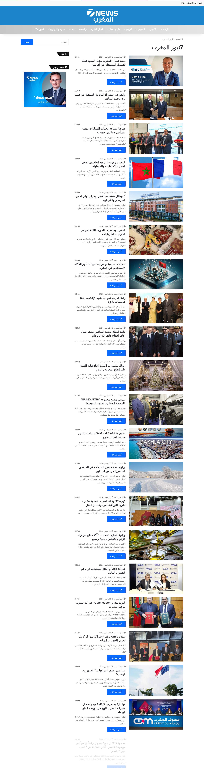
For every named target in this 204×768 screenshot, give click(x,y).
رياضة (84, 29)
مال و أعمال (114, 29)
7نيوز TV (39, 29)
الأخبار (153, 29)
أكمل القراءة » (116, 82)
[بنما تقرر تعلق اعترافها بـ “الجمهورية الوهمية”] (156, 680)
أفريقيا (129, 29)
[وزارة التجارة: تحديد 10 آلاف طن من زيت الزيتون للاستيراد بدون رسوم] (156, 545)
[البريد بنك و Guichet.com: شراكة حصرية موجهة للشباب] (156, 612)
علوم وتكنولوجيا (57, 29)
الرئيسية (165, 29)
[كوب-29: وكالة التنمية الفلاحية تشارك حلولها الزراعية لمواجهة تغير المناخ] (156, 511)
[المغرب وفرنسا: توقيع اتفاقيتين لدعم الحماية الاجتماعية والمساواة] (156, 172)
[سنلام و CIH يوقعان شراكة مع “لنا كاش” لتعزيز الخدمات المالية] (156, 646)
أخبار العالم (97, 29)
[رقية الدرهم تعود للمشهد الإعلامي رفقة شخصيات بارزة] (156, 308)
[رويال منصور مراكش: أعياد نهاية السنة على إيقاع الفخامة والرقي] (156, 375)
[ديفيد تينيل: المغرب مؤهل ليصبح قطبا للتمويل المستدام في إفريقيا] (156, 71)
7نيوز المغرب (119, 57)
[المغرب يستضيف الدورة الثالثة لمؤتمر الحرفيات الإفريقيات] (156, 240)
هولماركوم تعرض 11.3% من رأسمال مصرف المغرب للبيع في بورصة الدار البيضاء (104, 708)
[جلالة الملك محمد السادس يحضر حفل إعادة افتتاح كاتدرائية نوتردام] (156, 341)
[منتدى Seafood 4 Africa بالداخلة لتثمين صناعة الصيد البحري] (156, 443)
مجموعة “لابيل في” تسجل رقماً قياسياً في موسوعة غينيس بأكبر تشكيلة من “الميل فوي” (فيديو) (101, 744)
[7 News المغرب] (102, 15)
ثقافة (72, 29)
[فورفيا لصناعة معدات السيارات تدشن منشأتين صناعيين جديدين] (156, 138)
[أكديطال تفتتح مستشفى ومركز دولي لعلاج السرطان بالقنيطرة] (156, 206)
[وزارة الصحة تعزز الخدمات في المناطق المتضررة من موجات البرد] (156, 477)
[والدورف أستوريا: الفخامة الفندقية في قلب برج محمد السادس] (156, 104)
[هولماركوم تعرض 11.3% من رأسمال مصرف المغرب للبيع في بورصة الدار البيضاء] (156, 714)
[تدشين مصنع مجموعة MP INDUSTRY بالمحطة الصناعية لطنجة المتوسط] (156, 409)
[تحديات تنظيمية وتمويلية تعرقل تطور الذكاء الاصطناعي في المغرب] (156, 274)
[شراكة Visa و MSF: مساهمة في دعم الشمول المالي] (156, 579)
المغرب (141, 29)
